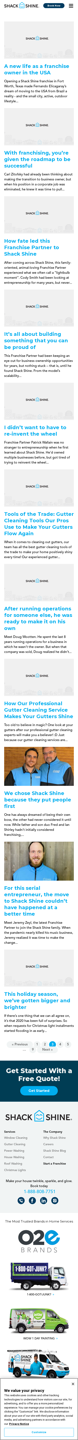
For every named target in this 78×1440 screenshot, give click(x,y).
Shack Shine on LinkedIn (44, 1201)
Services (9, 1131)
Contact (48, 1157)
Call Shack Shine (21, 1201)
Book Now (53, 5)
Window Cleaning (15, 1137)
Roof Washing (13, 1163)
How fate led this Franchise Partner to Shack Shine (31, 247)
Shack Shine (22, 5)
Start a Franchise (54, 1163)
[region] (39, 1409)
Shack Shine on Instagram (55, 1201)
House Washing (14, 1157)
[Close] (73, 1384)
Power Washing (14, 1150)
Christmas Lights (15, 1170)
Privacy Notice (19, 1423)
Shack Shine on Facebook (32, 1201)
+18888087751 (39, 1192)
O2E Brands (39, 1241)
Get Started (39, 1091)
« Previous (20, 1044)
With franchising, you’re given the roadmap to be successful (37, 159)
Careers (48, 1144)
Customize (39, 1432)
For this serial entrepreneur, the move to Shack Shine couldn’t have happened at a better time (36, 901)
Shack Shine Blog (54, 1150)
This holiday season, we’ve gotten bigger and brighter (37, 1000)
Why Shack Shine (54, 1137)
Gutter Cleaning (14, 1144)
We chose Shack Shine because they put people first (37, 799)
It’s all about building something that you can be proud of (36, 340)
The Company (52, 1131)
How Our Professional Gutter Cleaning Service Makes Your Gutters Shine (38, 709)
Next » (47, 1049)
